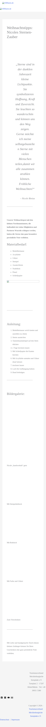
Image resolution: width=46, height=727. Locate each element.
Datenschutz (4, 720)
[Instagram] (5, 698)
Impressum (15, 720)
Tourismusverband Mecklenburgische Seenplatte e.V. (36, 712)
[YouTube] (9, 698)
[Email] (12, 698)
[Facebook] (2, 698)
